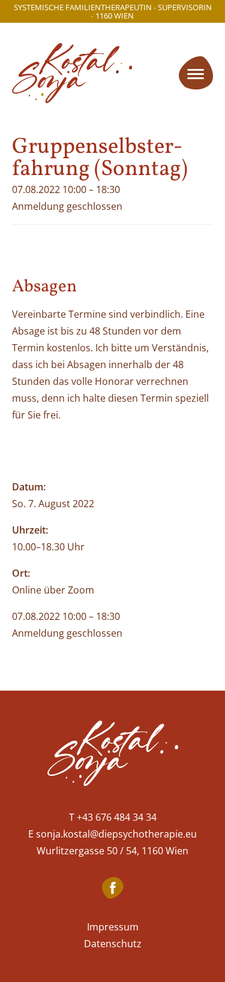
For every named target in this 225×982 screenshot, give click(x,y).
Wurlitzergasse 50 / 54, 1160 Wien (112, 850)
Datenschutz (113, 943)
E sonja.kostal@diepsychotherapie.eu (112, 834)
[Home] (112, 756)
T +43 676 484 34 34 (113, 817)
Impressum (113, 926)
